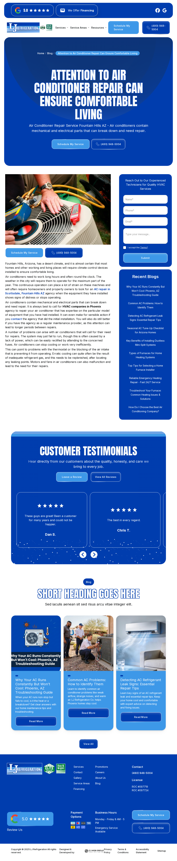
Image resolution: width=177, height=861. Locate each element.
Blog (50, 53)
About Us (100, 777)
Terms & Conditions (123, 851)
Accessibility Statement (142, 851)
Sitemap (161, 851)
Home (40, 53)
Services (79, 766)
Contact (78, 772)
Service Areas (82, 783)
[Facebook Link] (157, 10)
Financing (79, 788)
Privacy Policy (108, 851)
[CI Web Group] (94, 851)
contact (16, 319)
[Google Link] (164, 10)
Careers (99, 772)
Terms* (144, 247)
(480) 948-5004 (142, 772)
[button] (61, 27)
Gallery (78, 777)
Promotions (101, 766)
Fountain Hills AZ (33, 293)
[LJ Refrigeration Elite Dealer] (23, 27)
